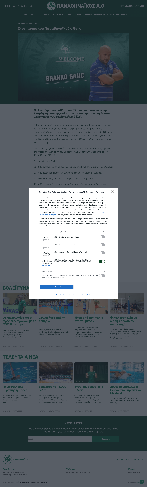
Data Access (73, 295)
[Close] (113, 192)
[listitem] (73, 232)
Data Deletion (60, 295)
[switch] (102, 236)
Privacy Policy (87, 295)
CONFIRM (57, 287)
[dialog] (73, 243)
